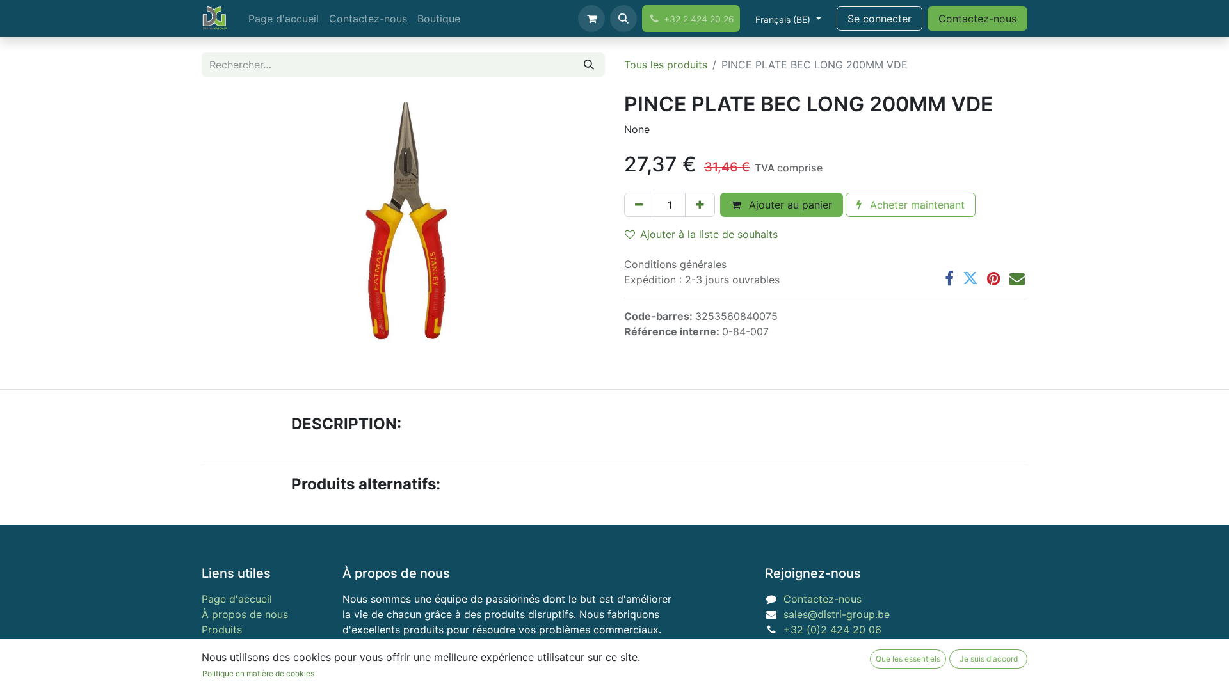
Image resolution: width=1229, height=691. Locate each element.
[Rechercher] (589, 64)
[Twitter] (970, 278)
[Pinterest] (993, 278)
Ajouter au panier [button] (789, 204)
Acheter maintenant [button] (916, 204)
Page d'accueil (237, 598)
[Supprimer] (639, 205)
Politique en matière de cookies (258, 673)
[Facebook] (949, 278)
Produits (222, 629)
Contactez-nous (977, 18)
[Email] (1017, 278)
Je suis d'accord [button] (989, 658)
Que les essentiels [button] (908, 658)
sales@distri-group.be (836, 614)
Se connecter (879, 18)
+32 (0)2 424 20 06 (832, 629)
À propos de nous (245, 614)
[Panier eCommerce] (591, 18)
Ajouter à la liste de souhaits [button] (709, 234)
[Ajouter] (700, 205)
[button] (623, 18)
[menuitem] (283, 18)
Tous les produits (665, 64)
